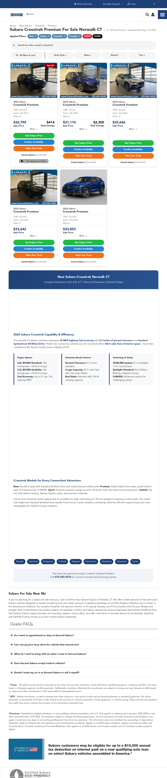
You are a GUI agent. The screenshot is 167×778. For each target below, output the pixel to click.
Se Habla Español (111, 4)
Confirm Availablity (33, 142)
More (32, 129)
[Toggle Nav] (162, 14)
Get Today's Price (33, 136)
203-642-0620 (40, 155)
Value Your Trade (34, 148)
